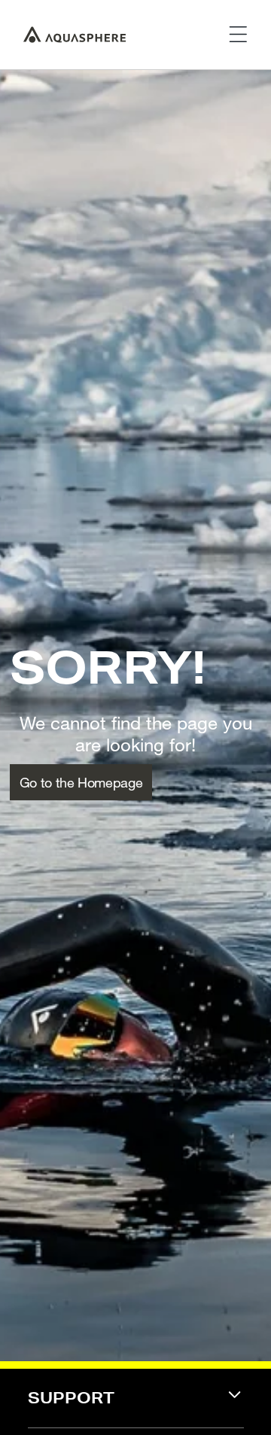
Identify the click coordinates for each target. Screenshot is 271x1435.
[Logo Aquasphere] (74, 34)
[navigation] (136, 1407)
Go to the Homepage (81, 782)
